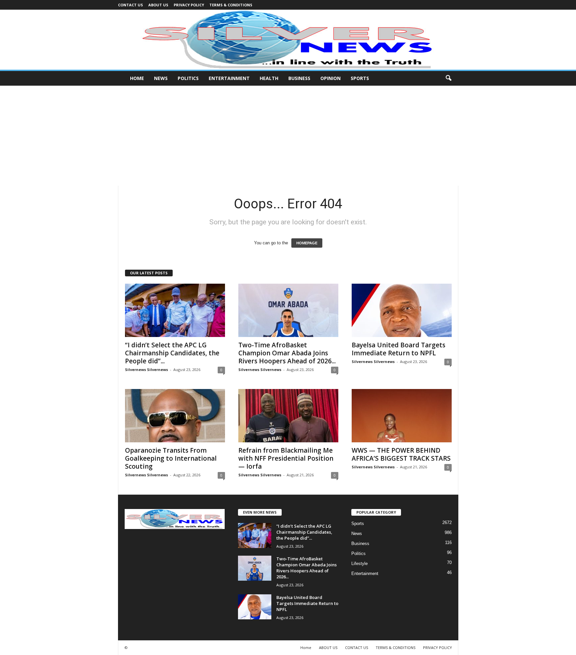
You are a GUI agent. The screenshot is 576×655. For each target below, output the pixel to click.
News (161, 78)
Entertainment (229, 78)
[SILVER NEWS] (288, 40)
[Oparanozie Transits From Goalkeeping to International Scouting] (175, 415)
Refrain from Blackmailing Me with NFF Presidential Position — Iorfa (285, 458)
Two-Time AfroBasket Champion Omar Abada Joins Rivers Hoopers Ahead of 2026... (287, 353)
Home (137, 78)
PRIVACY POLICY (189, 4)
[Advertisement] (288, 135)
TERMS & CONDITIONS (230, 4)
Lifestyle (359, 563)
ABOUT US (158, 4)
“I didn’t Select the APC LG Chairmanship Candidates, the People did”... (172, 353)
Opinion (330, 78)
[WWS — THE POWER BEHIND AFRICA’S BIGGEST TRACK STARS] (402, 415)
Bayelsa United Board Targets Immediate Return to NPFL (398, 349)
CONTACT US (130, 4)
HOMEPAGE (306, 243)
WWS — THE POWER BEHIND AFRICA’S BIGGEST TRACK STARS (401, 454)
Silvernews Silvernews (146, 369)
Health (269, 78)
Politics (188, 78)
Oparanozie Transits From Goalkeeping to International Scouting (171, 458)
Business (299, 78)
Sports (360, 78)
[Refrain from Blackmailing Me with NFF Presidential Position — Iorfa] (288, 415)
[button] (448, 78)
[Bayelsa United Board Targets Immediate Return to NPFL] (402, 310)
